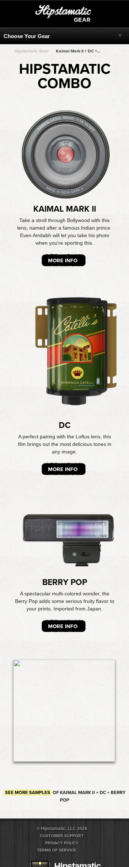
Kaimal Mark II (64, 209)
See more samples (27, 792)
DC (65, 425)
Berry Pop (64, 582)
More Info (62, 260)
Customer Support (61, 835)
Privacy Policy (61, 842)
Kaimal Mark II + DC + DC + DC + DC (78, 51)
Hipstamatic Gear (31, 51)
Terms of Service (56, 850)
